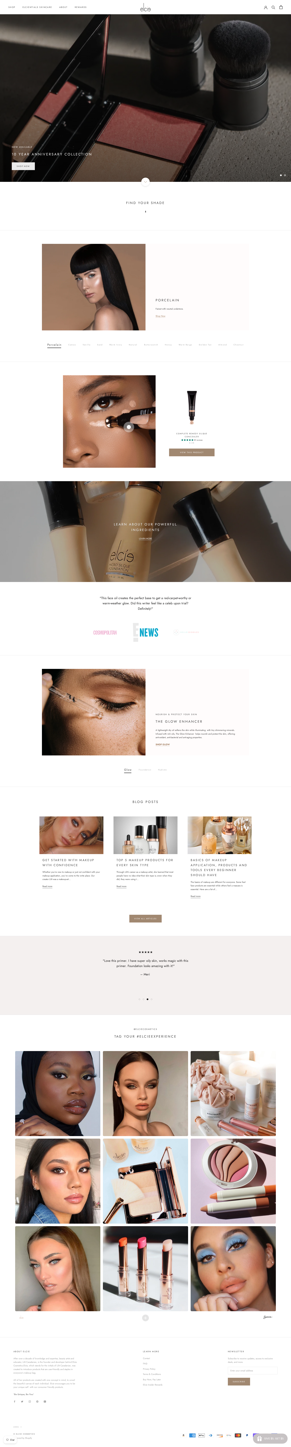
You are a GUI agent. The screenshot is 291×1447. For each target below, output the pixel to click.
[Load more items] (145, 1318)
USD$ (16, 1427)
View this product (192, 452)
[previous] (31, 421)
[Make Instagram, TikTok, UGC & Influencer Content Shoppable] (267, 1318)
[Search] (273, 7)
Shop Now (23, 166)
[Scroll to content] (145, 182)
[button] (58, 1093)
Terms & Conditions (152, 1374)
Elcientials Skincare (37, 7)
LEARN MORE (145, 538)
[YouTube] (45, 1401)
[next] (259, 421)
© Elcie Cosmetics (24, 1434)
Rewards (81, 7)
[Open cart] (281, 7)
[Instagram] (30, 1401)
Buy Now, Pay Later (152, 1379)
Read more (47, 886)
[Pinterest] (37, 1401)
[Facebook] (14, 1401)
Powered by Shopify (22, 1438)
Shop (11, 7)
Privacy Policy (149, 1369)
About (63, 7)
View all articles (145, 918)
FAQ (145, 1363)
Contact (146, 1358)
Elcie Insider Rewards (152, 1384)
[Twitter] (22, 1401)
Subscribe (239, 1381)
